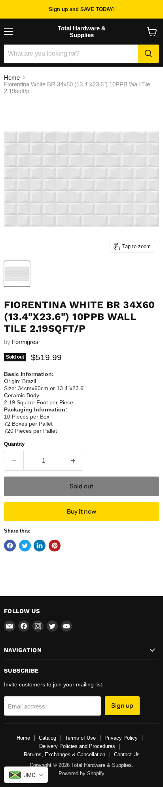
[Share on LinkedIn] (39, 545)
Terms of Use (80, 738)
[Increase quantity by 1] (73, 461)
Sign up (122, 705)
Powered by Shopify (81, 773)
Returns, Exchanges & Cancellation (64, 754)
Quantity (14, 444)
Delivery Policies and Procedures (77, 746)
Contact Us (127, 754)
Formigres (25, 341)
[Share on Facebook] (10, 545)
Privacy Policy (121, 738)
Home (12, 77)
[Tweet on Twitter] (25, 545)
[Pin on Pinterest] (55, 545)
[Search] (148, 54)
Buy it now (81, 511)
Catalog (47, 738)
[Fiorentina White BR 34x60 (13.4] (17, 273)
